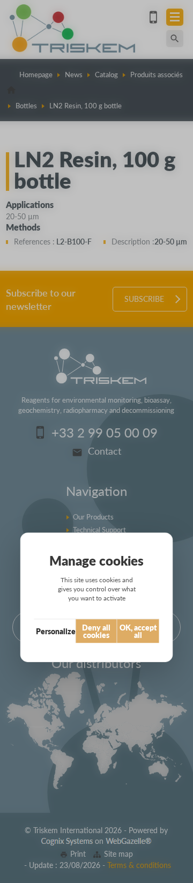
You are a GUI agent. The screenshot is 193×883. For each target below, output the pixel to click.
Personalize (56, 631)
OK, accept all (138, 631)
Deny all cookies (96, 631)
